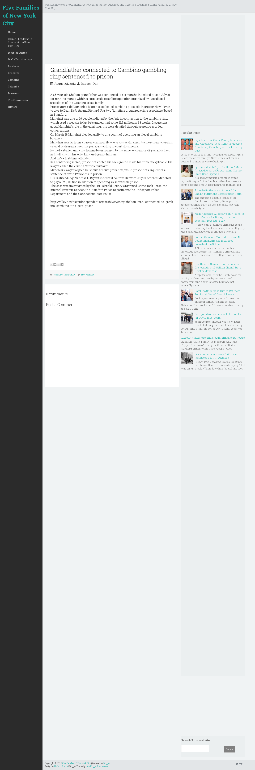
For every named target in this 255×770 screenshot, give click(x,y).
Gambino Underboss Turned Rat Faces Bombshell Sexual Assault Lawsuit (217, 292)
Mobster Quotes (17, 52)
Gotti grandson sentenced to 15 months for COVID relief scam (218, 316)
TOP (240, 764)
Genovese (13, 73)
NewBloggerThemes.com (97, 766)
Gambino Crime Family (64, 274)
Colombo (13, 86)
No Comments (87, 274)
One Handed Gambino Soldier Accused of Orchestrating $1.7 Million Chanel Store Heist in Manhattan (219, 267)
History (12, 106)
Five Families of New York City (21, 15)
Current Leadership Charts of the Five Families (20, 42)
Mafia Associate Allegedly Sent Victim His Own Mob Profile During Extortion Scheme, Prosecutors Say (220, 217)
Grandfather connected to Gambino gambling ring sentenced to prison (108, 73)
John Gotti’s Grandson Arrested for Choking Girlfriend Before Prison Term (218, 192)
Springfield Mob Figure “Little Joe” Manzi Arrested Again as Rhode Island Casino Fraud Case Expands (219, 170)
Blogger (106, 763)
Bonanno (13, 93)
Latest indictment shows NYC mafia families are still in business (216, 355)
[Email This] (52, 264)
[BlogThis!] (55, 264)
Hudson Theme (61, 766)
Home (12, 32)
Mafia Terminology (20, 59)
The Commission (18, 100)
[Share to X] (58, 264)
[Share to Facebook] (61, 264)
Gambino (13, 79)
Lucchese (13, 66)
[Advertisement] (112, 39)
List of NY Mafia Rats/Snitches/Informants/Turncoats (213, 337)
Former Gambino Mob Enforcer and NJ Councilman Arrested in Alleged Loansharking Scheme (218, 240)
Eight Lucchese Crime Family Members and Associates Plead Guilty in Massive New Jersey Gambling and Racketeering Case (219, 145)
